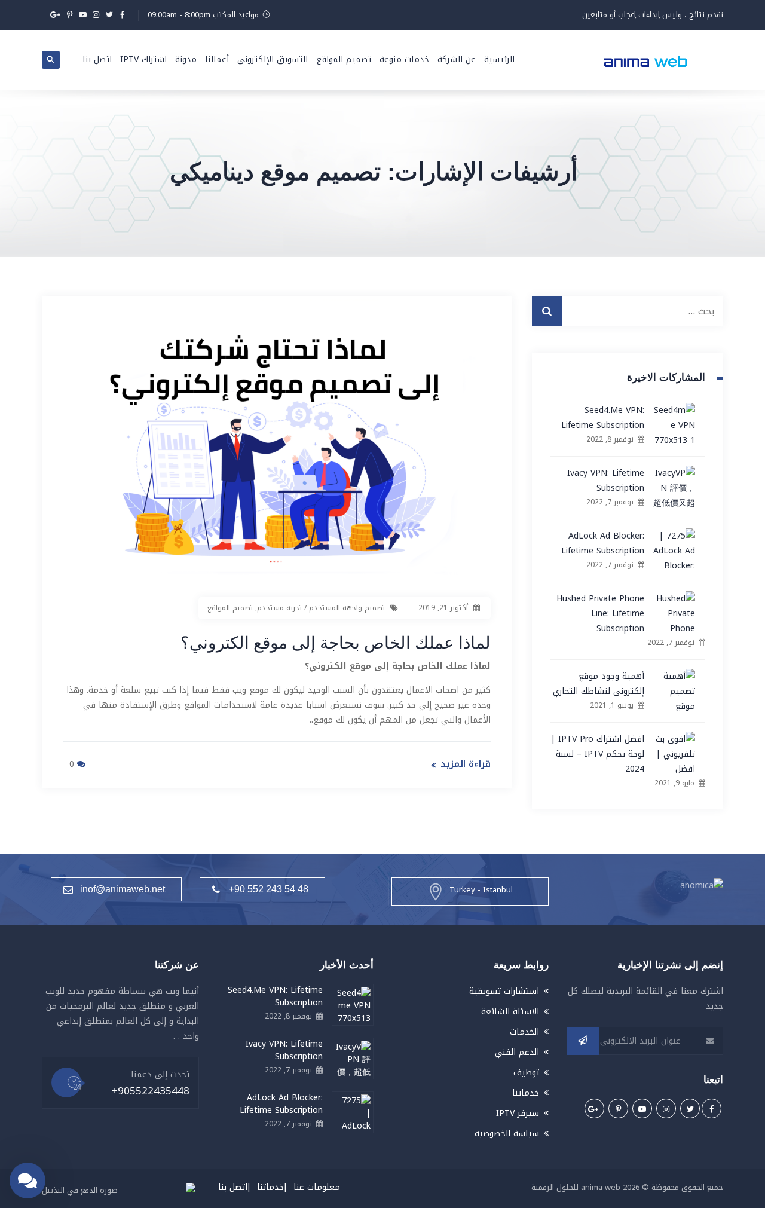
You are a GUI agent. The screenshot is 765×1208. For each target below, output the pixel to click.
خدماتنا (525, 1092)
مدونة (186, 59)
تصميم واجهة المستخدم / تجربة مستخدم (321, 607)
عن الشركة (456, 59)
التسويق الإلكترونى (272, 59)
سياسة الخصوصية (507, 1133)
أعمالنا (217, 59)
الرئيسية (499, 59)
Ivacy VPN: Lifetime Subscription (605, 481)
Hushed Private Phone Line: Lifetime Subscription (600, 613)
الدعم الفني (517, 1052)
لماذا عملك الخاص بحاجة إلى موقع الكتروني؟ (335, 642)
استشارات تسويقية (504, 991)
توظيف (526, 1072)
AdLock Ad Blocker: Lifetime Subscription (602, 543)
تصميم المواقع (343, 59)
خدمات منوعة (404, 59)
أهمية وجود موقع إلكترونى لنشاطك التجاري (598, 684)
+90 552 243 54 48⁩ (268, 889)
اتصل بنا (97, 59)
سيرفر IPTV (517, 1113)
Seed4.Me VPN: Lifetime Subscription (602, 418)
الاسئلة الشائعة (510, 1011)
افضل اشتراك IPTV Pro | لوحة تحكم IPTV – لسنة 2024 (597, 754)
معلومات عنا (316, 1187)
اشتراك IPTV (143, 59)
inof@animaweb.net (122, 889)
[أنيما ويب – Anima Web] (645, 60)
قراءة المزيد (465, 764)
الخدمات (524, 1031)
